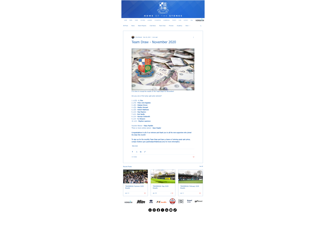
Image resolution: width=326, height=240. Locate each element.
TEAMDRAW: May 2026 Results (161, 187)
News (133, 25)
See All (201, 166)
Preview (171, 25)
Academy (179, 25)
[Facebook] (158, 210)
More (187, 25)
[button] (130, 20)
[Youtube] (171, 210)
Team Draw (162, 25)
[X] (162, 210)
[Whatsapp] (150, 210)
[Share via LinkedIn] (141, 152)
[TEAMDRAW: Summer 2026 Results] (135, 176)
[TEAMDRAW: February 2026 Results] (190, 176)
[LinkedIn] (166, 210)
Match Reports (142, 25)
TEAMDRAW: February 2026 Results (189, 187)
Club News (153, 25)
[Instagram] (154, 210)
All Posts (125, 25)
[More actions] (193, 37)
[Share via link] (145, 152)
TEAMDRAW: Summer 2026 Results (134, 187)
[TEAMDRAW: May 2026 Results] (163, 176)
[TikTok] (175, 210)
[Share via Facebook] (132, 152)
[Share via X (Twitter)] (136, 152)
